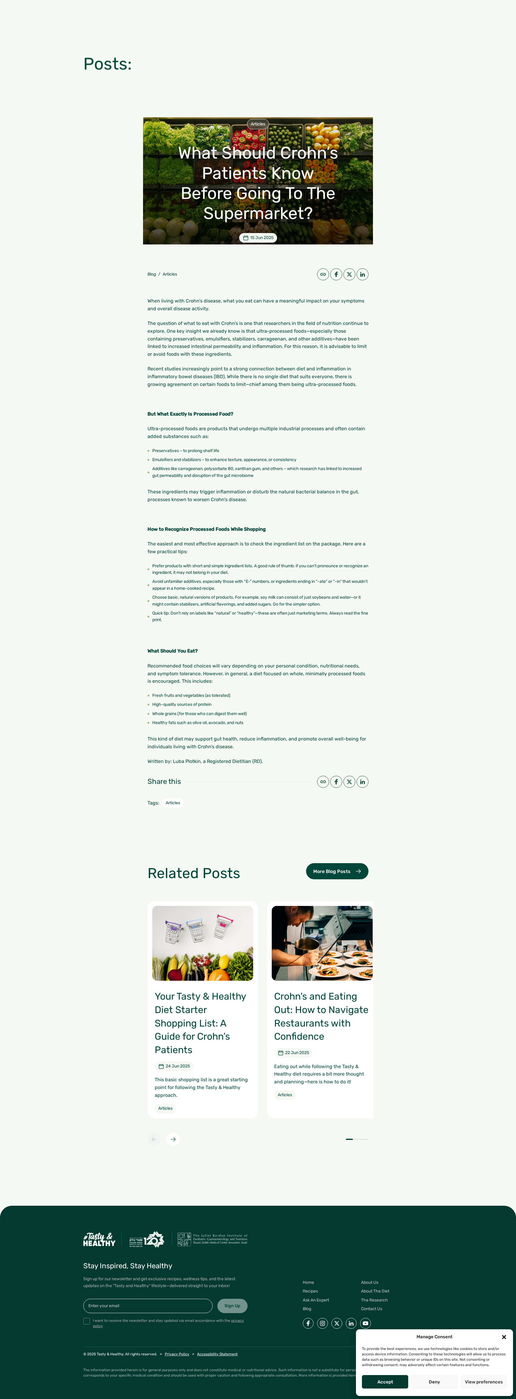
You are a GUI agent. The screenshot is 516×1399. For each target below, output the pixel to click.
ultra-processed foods (281, 331)
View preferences (484, 1382)
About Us (369, 1282)
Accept (385, 1382)
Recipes (310, 1291)
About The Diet (375, 1291)
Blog (152, 274)
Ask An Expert (316, 1300)
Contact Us (371, 1308)
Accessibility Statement (217, 1354)
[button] (504, 1337)
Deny (434, 1382)
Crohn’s (229, 323)
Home (308, 1282)
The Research (374, 1300)
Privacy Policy (177, 1354)
